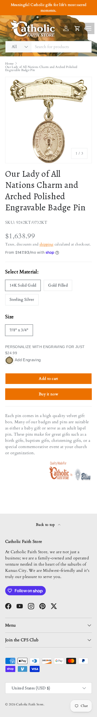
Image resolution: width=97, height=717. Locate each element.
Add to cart (48, 378)
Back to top (46, 524)
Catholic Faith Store (29, 704)
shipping (47, 244)
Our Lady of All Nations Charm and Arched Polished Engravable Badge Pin (41, 68)
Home (9, 63)
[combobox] (48, 46)
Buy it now (48, 394)
